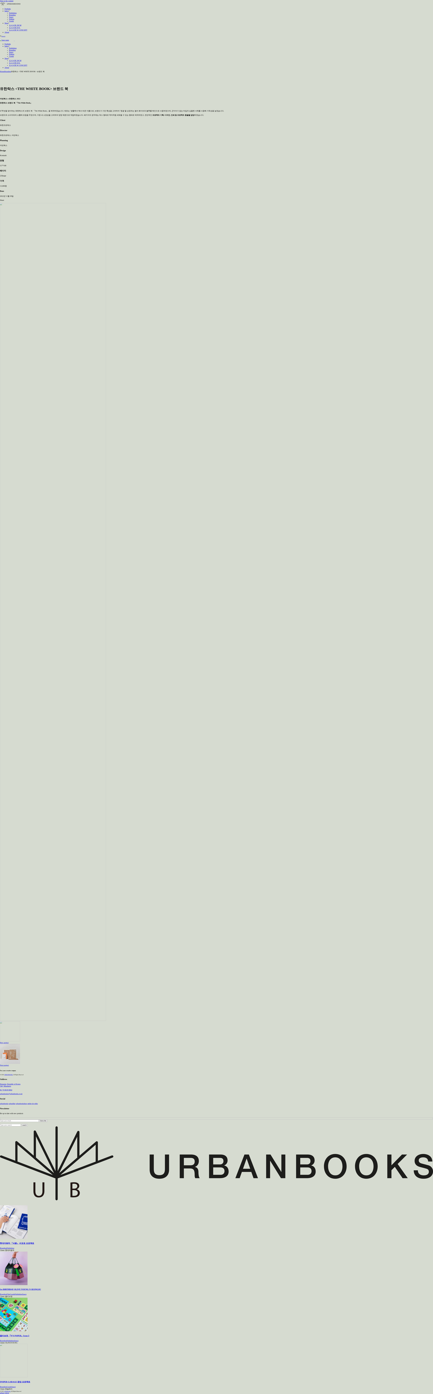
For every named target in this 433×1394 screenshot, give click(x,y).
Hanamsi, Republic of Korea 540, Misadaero (10, 1085)
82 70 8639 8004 (6, 1090)
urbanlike (12, 1104)
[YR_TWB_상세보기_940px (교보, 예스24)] (53, 1020)
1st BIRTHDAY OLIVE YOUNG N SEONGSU (20, 1289)
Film (8, 1294)
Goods (12, 1294)
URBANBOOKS (8, 1074)
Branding (3, 1248)
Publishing (10, 1248)
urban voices (4, 1393)
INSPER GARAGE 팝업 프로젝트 (15, 1382)
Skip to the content (6, 1)
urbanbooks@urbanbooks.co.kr (11, 1094)
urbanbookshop (21, 1104)
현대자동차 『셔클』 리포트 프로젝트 (17, 1243)
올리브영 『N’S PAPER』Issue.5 (14, 1336)
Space (24, 1294)
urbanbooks (4, 1104)
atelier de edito (32, 1104)
